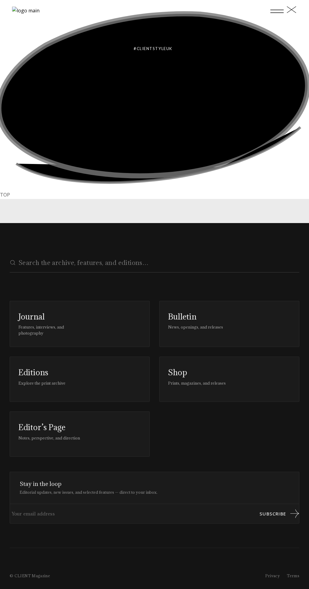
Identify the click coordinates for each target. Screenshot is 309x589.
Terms (293, 575)
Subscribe (273, 514)
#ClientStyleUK (153, 48)
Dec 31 (59, 117)
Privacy (272, 575)
